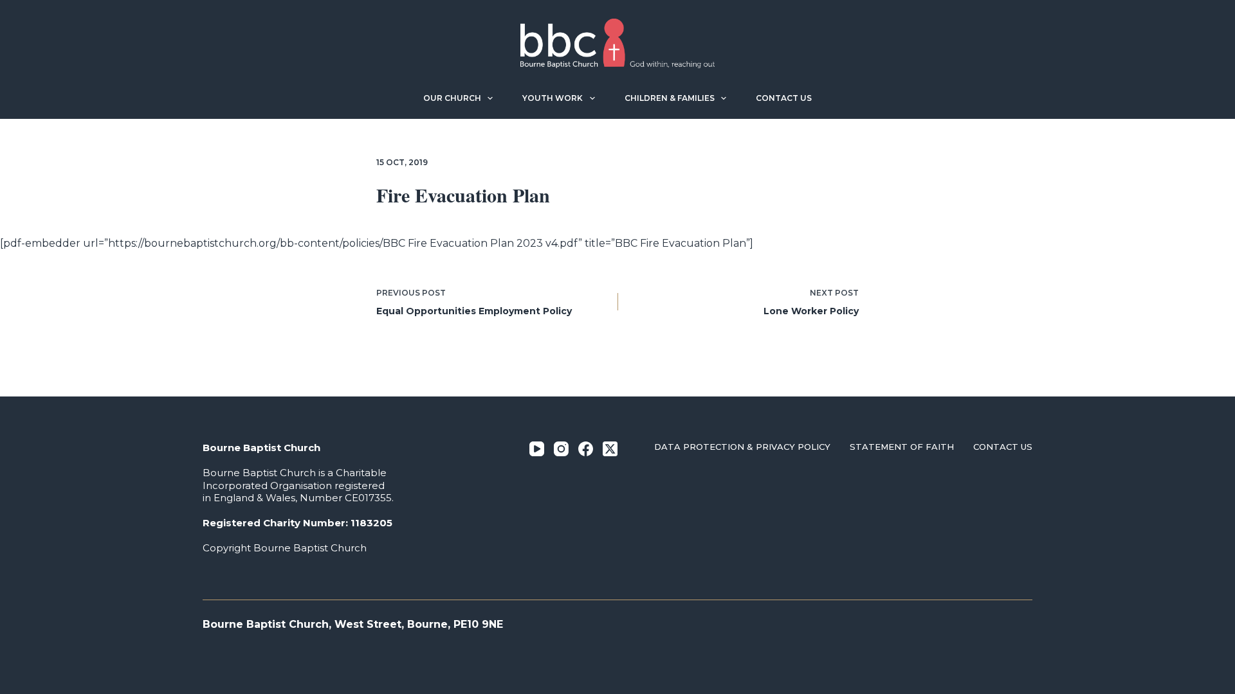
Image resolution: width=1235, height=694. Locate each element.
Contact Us (784, 98)
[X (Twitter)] (610, 448)
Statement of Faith (902, 446)
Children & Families (670, 98)
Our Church (452, 98)
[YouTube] (536, 448)
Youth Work (552, 98)
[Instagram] (561, 448)
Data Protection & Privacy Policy (742, 446)
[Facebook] (585, 448)
